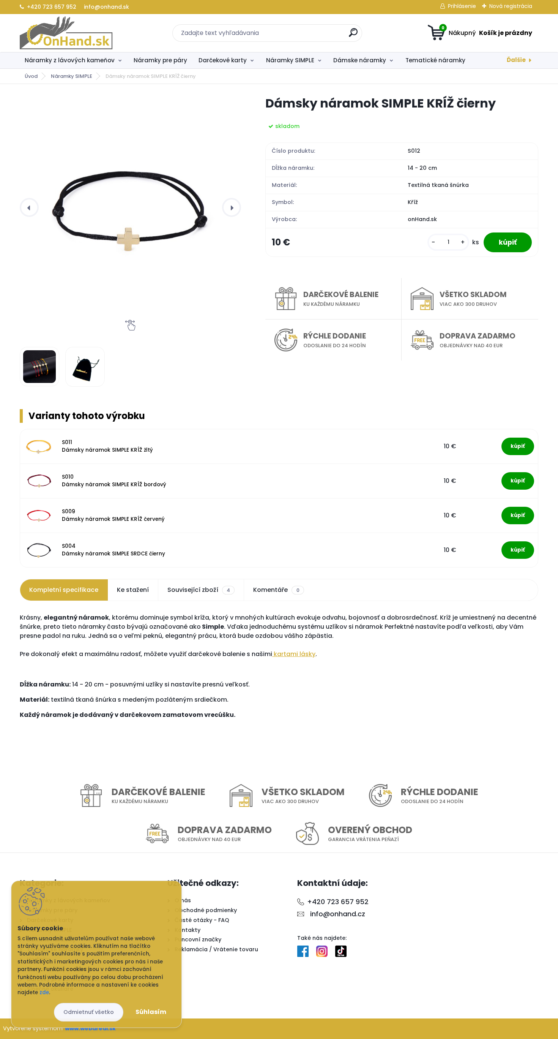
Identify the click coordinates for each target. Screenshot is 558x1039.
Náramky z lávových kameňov (70, 60)
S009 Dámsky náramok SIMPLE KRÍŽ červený (113, 515)
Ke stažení (133, 589)
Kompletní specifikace (63, 589)
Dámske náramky (359, 60)
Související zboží (198, 589)
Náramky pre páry (160, 60)
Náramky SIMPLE (290, 60)
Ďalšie (516, 60)
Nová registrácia (510, 6)
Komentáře (276, 589)
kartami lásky (293, 654)
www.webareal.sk (90, 1028)
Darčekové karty (223, 60)
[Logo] (66, 33)
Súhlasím (151, 1011)
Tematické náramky (435, 60)
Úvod (31, 76)
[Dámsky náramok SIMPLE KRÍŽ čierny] (130, 207)
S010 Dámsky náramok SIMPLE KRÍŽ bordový (114, 480)
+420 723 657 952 (51, 7)
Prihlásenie (462, 6)
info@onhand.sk (105, 7)
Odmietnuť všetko (88, 1012)
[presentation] (29, 207)
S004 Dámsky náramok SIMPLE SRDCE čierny (113, 549)
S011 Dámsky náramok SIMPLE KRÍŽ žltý (107, 446)
